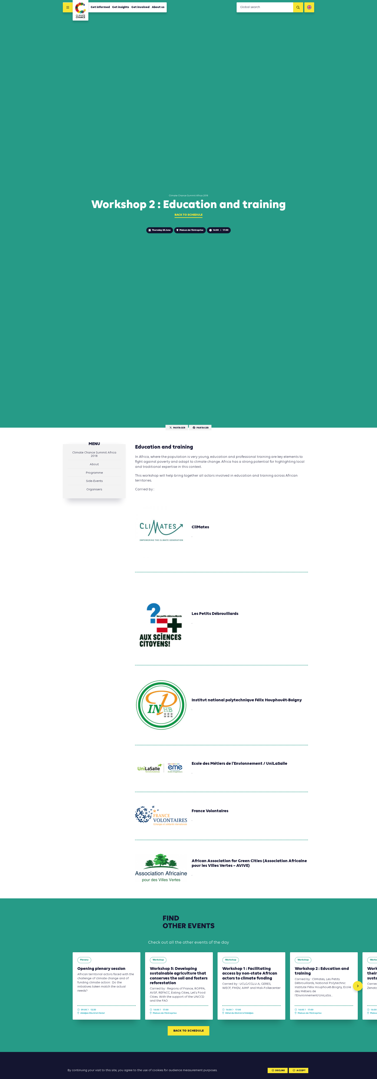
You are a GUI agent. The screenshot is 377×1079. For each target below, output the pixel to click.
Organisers (94, 489)
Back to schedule (188, 215)
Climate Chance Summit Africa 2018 (94, 454)
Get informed (100, 7)
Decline (280, 1070)
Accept (301, 1070)
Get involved (140, 7)
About (94, 464)
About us (158, 7)
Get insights (120, 7)
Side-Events (94, 481)
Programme (94, 472)
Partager (179, 427)
